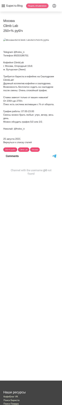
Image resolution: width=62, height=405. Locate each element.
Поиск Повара (11, 403)
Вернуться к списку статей (17, 142)
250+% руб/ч (10, 150)
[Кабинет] (54, 6)
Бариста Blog (14, 5)
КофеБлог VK (10, 396)
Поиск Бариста (11, 400)
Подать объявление (37, 6)
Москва (35, 150)
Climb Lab (24, 150)
